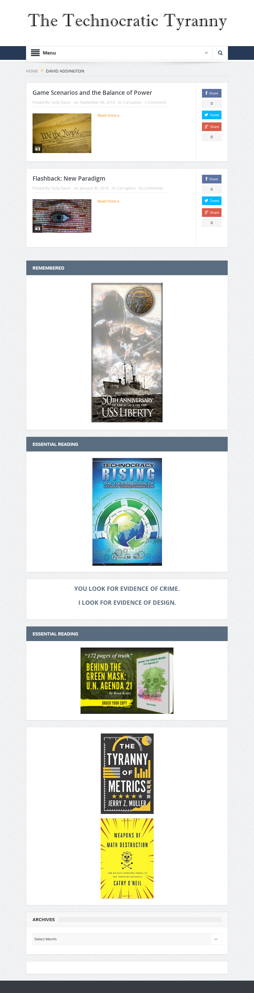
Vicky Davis (61, 102)
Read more (107, 115)
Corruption (132, 102)
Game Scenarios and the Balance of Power (92, 93)
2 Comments (156, 102)
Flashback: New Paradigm (69, 178)
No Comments (150, 188)
